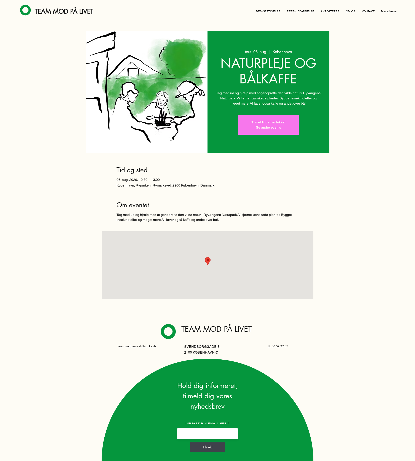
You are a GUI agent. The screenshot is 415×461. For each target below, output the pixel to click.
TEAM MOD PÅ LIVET (64, 11)
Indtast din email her (206, 423)
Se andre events (268, 127)
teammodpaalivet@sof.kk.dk (137, 346)
